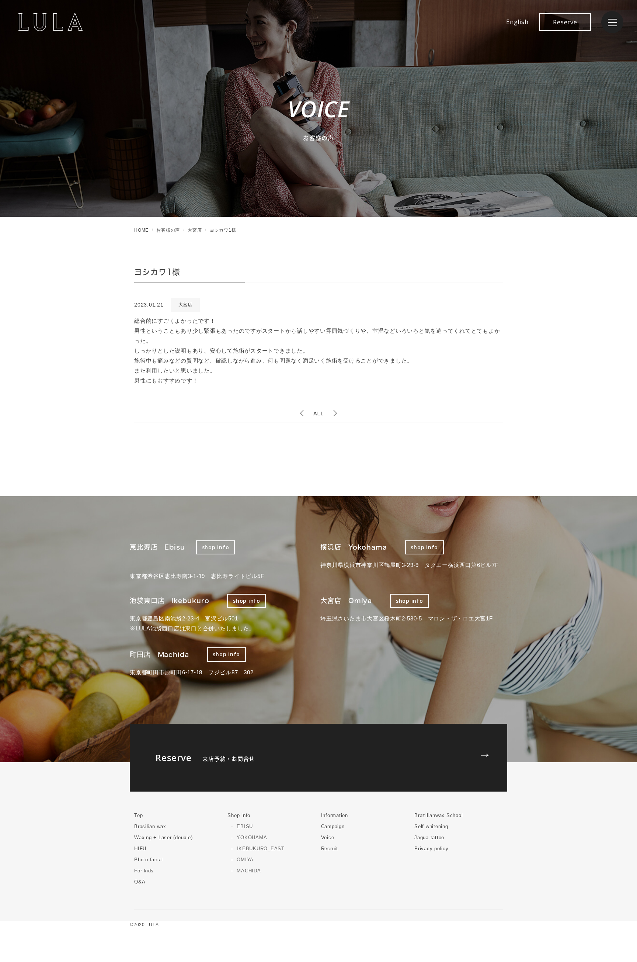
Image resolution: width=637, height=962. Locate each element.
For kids (144, 870)
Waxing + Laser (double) (163, 837)
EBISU (245, 826)
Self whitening (431, 826)
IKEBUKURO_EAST (261, 848)
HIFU (140, 848)
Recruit (329, 848)
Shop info (238, 815)
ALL (318, 413)
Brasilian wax (150, 826)
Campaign (333, 826)
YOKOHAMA (252, 837)
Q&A (139, 882)
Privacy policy (431, 848)
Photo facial (148, 859)
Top (138, 815)
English (517, 22)
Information (334, 815)
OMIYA (245, 859)
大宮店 (185, 304)
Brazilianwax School (438, 815)
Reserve (565, 22)
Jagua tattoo (429, 837)
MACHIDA (249, 870)
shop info (215, 547)
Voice (327, 837)
